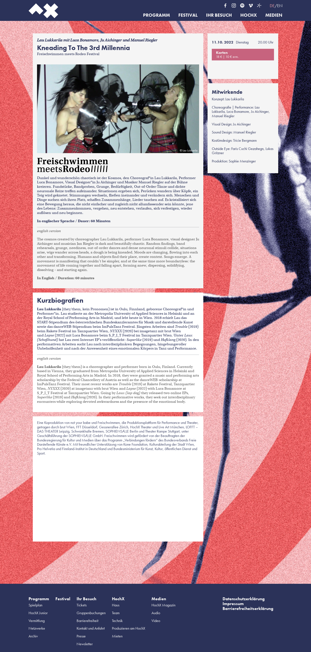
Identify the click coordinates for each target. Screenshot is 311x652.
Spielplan (35, 605)
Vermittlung (37, 620)
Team (116, 612)
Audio (155, 612)
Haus (115, 605)
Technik (117, 620)
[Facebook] (225, 5)
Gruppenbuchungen (91, 612)
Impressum (233, 603)
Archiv (33, 636)
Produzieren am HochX (128, 628)
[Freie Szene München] (259, 5)
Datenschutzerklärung (244, 599)
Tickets (82, 605)
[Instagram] (234, 5)
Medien (273, 15)
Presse (81, 636)
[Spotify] (242, 5)
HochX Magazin (163, 605)
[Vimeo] (251, 5)
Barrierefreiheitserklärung (248, 608)
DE (272, 5)
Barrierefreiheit (87, 620)
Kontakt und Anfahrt (91, 628)
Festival (188, 15)
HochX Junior (38, 612)
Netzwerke (37, 628)
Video (155, 620)
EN (279, 5)
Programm (156, 15)
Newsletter (85, 643)
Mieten (117, 636)
